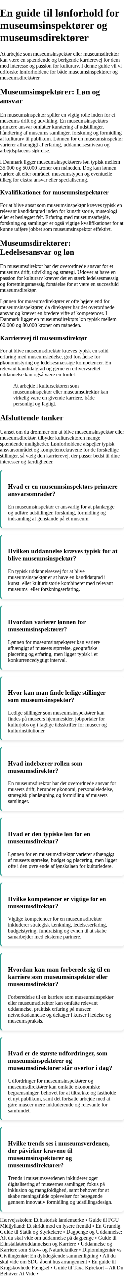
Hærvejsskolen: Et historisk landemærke (42, 1220)
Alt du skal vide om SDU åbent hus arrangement (58, 1258)
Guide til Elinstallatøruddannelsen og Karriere (58, 1241)
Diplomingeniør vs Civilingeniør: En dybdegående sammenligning (60, 1252)
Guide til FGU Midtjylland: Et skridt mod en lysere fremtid (59, 1223)
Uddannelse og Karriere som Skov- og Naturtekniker (56, 1247)
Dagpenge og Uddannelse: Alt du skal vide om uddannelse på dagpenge (61, 1235)
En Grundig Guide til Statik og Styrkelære (60, 1229)
